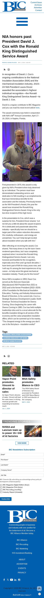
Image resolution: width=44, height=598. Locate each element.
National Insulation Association (17, 335)
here (37, 108)
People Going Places (9, 62)
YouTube (11, 580)
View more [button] (22, 443)
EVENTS (22, 568)
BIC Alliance (22, 540)
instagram (19, 580)
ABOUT (22, 560)
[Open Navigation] (22, 22)
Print (8, 69)
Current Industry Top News (15, 338)
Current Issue (36, 2)
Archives (38, 5)
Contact (38, 10)
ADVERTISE (22, 564)
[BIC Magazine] (14, 11)
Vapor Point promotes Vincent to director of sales (9, 385)
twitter (8, 580)
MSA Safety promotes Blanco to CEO (30, 382)
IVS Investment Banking (22, 553)
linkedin (15, 580)
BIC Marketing (22, 549)
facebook (4, 580)
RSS (4, 69)
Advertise (38, 8)
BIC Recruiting (22, 544)
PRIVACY (22, 573)
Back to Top (39, 588)
